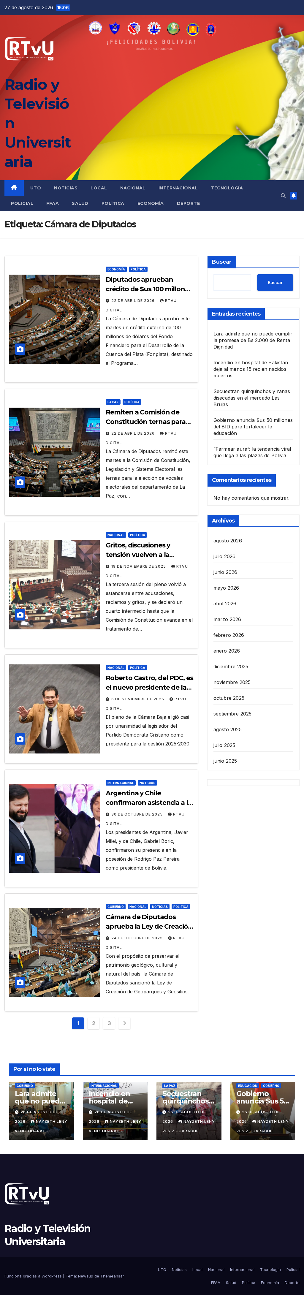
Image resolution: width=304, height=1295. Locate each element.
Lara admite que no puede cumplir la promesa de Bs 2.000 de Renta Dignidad (252, 340)
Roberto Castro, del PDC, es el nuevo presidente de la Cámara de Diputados (149, 687)
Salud (80, 203)
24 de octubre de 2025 (137, 938)
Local (99, 188)
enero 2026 (226, 651)
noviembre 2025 (232, 682)
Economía (150, 203)
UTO (35, 188)
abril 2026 (225, 604)
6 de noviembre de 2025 (138, 699)
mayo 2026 (226, 588)
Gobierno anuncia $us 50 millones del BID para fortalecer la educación (253, 426)
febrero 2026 (228, 635)
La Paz (113, 402)
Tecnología (227, 188)
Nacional (132, 188)
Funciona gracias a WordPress (33, 1276)
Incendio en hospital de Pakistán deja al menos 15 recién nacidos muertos (250, 369)
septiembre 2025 (232, 714)
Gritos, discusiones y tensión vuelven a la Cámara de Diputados (140, 554)
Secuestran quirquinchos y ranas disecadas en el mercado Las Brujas (251, 397)
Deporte (188, 203)
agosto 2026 (227, 541)
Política (113, 203)
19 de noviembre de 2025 (139, 566)
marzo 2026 (227, 619)
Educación (247, 1085)
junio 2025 (225, 761)
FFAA (52, 203)
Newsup (85, 1276)
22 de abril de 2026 (133, 300)
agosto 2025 (227, 729)
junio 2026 (225, 572)
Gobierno (115, 906)
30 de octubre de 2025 (137, 814)
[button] (283, 196)
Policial (22, 203)
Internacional (178, 188)
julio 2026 (224, 556)
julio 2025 (224, 745)
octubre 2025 (228, 698)
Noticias (65, 188)
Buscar (222, 262)
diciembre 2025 (230, 666)
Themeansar (112, 1276)
